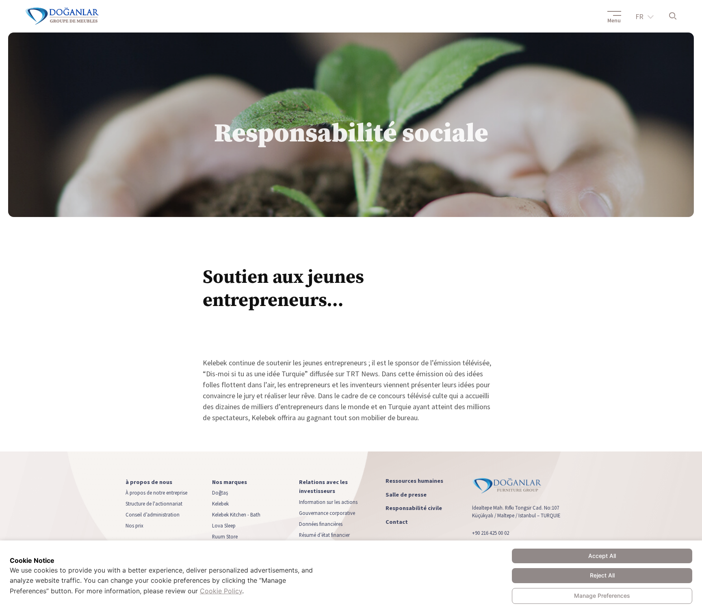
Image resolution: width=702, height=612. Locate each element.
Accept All (602, 555)
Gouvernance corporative (327, 512)
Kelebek (220, 503)
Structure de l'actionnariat (154, 503)
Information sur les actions (328, 501)
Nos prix (134, 525)
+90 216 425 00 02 (490, 533)
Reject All (602, 575)
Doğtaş (220, 492)
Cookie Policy (221, 591)
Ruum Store (225, 536)
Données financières (320, 523)
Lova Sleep (224, 525)
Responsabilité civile (414, 508)
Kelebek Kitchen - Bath (236, 514)
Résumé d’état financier (324, 534)
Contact (397, 521)
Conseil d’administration (153, 514)
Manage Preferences (602, 595)
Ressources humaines (414, 480)
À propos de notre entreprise (156, 492)
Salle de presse (406, 494)
